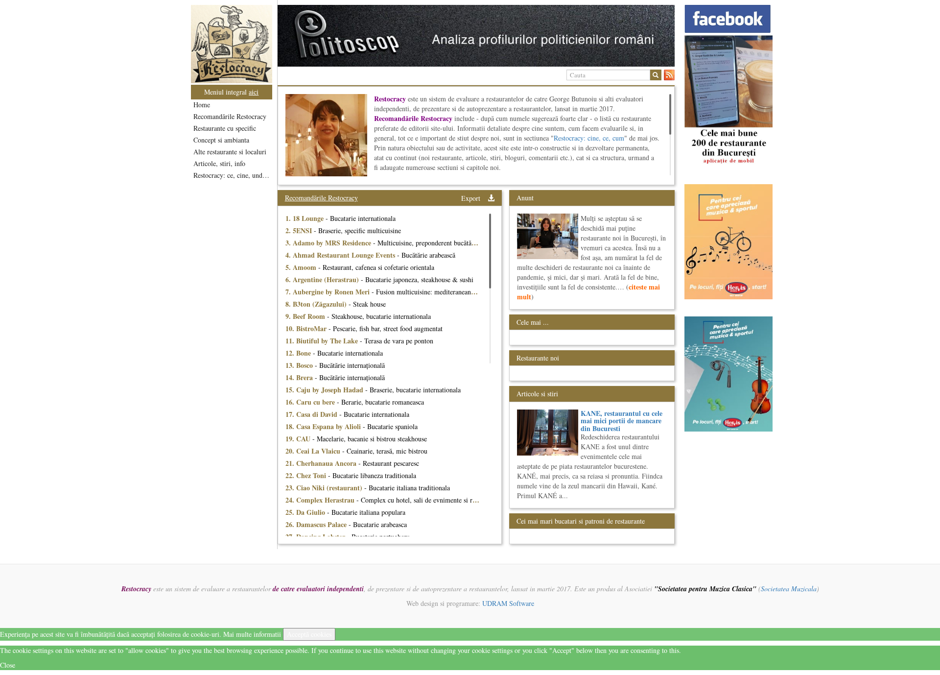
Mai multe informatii (252, 634)
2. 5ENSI (299, 230)
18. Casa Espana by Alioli (324, 426)
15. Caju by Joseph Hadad (325, 390)
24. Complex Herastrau (320, 500)
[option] (476, 36)
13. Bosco (300, 365)
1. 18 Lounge (305, 218)
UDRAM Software (508, 603)
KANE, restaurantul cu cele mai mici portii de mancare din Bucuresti (621, 421)
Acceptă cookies (309, 634)
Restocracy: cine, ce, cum (589, 138)
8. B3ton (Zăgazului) (317, 304)
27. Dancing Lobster (316, 536)
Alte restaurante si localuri (229, 151)
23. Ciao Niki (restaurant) (324, 487)
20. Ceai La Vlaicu (313, 451)
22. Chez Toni (306, 475)
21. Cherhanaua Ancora (321, 463)
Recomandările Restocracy (229, 116)
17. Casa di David (312, 414)
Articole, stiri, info (219, 163)
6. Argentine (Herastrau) (323, 279)
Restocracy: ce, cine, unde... (232, 175)
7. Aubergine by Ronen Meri (328, 292)
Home (201, 104)
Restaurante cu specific (224, 128)
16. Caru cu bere (311, 402)
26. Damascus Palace (317, 524)
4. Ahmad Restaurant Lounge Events (341, 255)
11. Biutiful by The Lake (322, 341)
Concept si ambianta (221, 140)
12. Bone (299, 353)
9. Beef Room (306, 316)
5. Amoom (301, 267)
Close (7, 665)
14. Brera (300, 377)
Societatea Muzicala (789, 588)
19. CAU (298, 439)
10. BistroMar (307, 328)
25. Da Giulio (306, 512)
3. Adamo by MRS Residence (329, 243)
